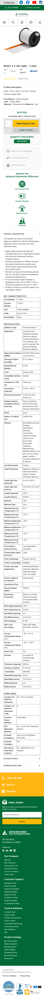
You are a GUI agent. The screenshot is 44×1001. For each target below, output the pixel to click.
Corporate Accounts (11, 927)
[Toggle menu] (4, 22)
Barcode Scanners (10, 941)
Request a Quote (10, 895)
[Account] (30, 22)
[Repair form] (22, 22)
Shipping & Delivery (10, 892)
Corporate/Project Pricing (13, 924)
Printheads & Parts (10, 953)
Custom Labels (9, 915)
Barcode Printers (10, 947)
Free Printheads (9, 929)
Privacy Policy (9, 874)
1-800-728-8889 (14, 778)
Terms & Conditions (11, 871)
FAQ (5, 932)
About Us (7, 860)
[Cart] (40, 22)
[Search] (13, 22)
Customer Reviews (11, 869)
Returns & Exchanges (11, 889)
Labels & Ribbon (10, 950)
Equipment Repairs (10, 901)
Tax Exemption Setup (11, 903)
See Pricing (22, 141)
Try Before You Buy (11, 898)
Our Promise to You (11, 866)
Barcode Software (10, 956)
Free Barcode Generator (12, 918)
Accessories (8, 958)
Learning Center (9, 912)
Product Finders (9, 921)
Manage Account (10, 883)
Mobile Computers (10, 944)
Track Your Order (10, 886)
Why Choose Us (9, 863)
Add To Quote (26, 130)
